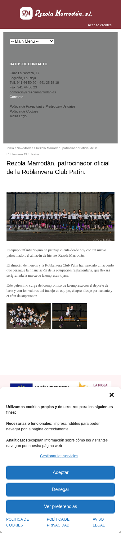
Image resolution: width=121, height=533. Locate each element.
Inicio (10, 148)
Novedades (25, 148)
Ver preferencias (60, 506)
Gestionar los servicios (59, 456)
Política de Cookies (24, 111)
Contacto (16, 97)
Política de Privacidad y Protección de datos (43, 106)
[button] (112, 395)
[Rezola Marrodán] (56, 13)
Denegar (60, 489)
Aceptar (61, 472)
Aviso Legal (18, 116)
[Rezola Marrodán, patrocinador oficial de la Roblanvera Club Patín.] (60, 216)
